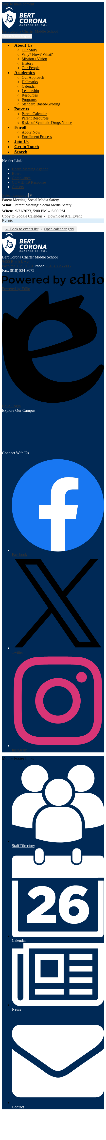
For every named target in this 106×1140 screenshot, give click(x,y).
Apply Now (31, 132)
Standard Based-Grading (41, 104)
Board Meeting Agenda (30, 169)
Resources (30, 95)
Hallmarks (30, 82)
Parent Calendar (34, 114)
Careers (18, 187)
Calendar (29, 86)
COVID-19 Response (29, 182)
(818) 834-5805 (58, 266)
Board (16, 173)
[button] (23, 45)
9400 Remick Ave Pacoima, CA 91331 (18, 263)
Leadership (30, 91)
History (27, 63)
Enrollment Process (37, 137)
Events (7, 220)
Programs (29, 100)
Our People (30, 68)
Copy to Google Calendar (22, 216)
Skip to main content (18, 4)
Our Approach (33, 77)
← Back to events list (21, 229)
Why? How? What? (37, 54)
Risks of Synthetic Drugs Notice (47, 122)
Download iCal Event (65, 216)
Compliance (21, 178)
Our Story (29, 50)
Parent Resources (35, 118)
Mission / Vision (34, 59)
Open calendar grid (59, 229)
